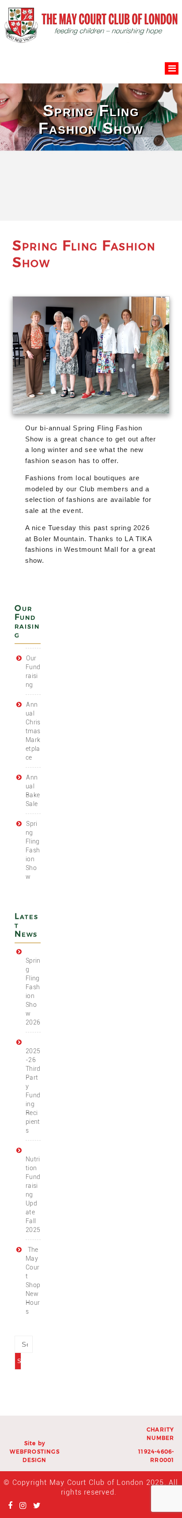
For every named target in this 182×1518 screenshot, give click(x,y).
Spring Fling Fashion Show (33, 850)
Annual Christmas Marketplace (33, 731)
